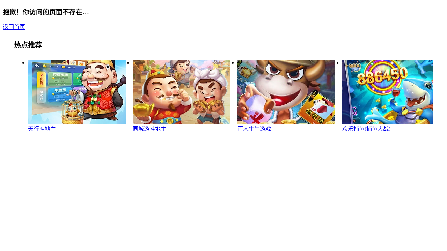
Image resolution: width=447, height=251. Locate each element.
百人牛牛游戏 (254, 129)
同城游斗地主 (149, 129)
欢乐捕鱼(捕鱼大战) (366, 129)
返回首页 (14, 27)
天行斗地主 (42, 129)
